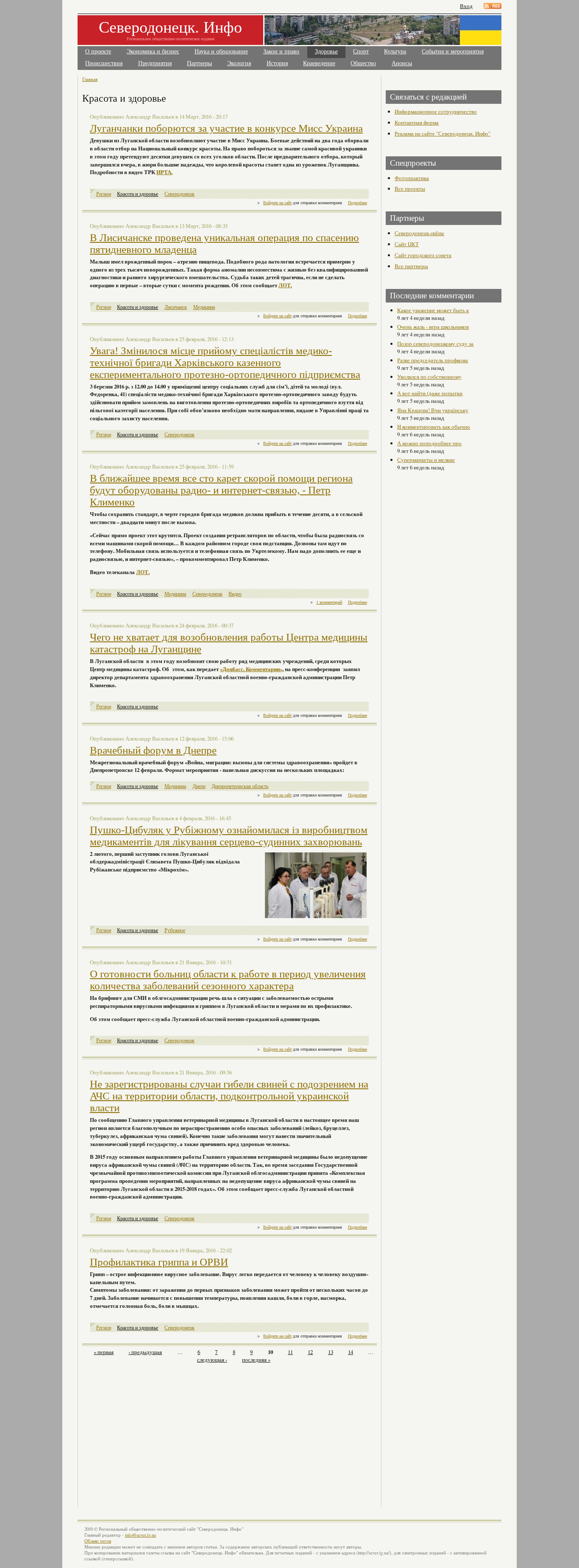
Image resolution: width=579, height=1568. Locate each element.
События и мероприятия (453, 51)
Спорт (361, 51)
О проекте (98, 51)
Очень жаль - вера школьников (433, 326)
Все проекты (410, 188)
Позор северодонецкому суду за (435, 343)
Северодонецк (179, 194)
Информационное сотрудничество (436, 111)
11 (290, 1352)
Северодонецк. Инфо (170, 26)
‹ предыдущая (145, 1352)
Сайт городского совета (423, 255)
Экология (239, 63)
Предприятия (155, 63)
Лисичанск (175, 307)
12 (310, 1352)
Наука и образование (221, 51)
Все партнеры (411, 266)
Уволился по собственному (429, 376)
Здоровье (326, 51)
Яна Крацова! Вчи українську (432, 410)
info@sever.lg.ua (140, 1535)
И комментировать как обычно (433, 426)
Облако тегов (97, 1541)
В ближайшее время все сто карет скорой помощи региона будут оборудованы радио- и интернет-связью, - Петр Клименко (221, 490)
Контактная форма (417, 122)
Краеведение (319, 63)
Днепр (199, 786)
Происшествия (103, 63)
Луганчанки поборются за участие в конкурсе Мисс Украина (226, 128)
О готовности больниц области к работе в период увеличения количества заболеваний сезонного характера (228, 979)
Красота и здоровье (137, 194)
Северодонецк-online (419, 233)
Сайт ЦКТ (407, 244)
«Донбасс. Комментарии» (251, 669)
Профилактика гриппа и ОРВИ (159, 1262)
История (277, 63)
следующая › (212, 1359)
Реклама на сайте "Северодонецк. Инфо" (442, 133)
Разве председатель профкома (432, 360)
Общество (363, 63)
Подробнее (357, 202)
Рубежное (174, 930)
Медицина (204, 307)
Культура (395, 51)
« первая (104, 1352)
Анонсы (402, 63)
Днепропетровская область (240, 786)
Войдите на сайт (277, 202)
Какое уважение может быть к (433, 310)
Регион (103, 194)
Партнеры (199, 63)
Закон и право (281, 51)
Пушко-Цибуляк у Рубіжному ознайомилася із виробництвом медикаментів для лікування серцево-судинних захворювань (228, 835)
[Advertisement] (157, 1430)
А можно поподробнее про (429, 443)
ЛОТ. (285, 285)
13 (330, 1352)
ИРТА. (164, 172)
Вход (466, 6)
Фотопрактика (412, 178)
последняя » (256, 1359)
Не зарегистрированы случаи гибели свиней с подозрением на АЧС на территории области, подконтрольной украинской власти (229, 1095)
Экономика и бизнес (153, 51)
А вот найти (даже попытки (429, 393)
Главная (89, 79)
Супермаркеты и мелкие (426, 459)
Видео (235, 594)
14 (350, 1352)
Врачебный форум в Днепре (153, 750)
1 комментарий (329, 602)
